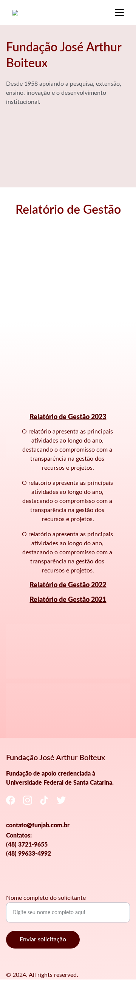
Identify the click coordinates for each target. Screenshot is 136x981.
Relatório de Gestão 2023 (67, 417)
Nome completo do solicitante (46, 898)
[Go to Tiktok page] (44, 800)
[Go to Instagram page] (27, 800)
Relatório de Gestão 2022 (67, 585)
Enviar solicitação (43, 939)
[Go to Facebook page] (10, 800)
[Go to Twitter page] (61, 800)
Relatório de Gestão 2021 (67, 600)
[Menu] (119, 12)
